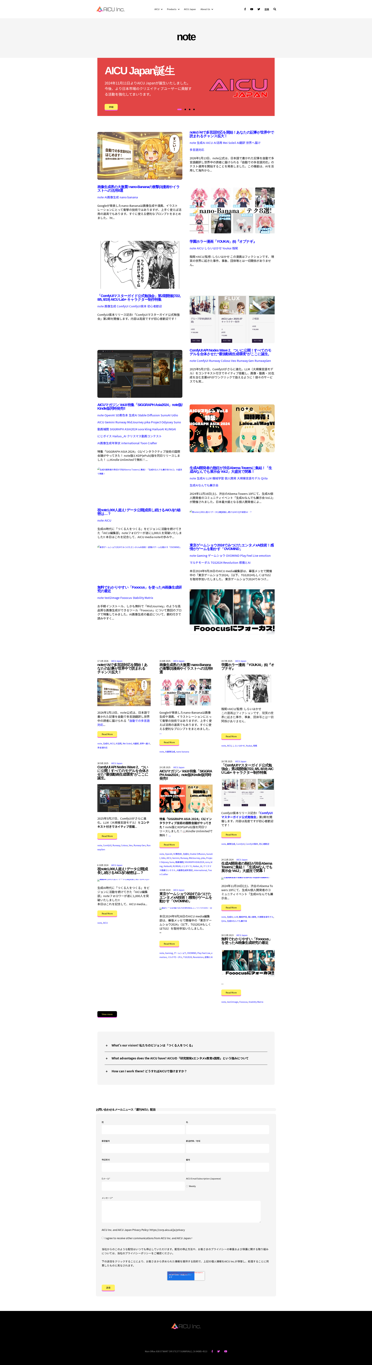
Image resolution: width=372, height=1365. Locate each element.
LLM (209, 478)
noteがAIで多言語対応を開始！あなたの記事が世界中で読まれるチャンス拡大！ (232, 134)
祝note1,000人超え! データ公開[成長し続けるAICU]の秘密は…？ (138, 512)
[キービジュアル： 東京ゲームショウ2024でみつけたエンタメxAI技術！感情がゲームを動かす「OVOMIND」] (139, 547)
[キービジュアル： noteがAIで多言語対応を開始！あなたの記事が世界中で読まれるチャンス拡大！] (139, 178)
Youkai (226, 248)
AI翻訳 (241, 143)
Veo (233, 361)
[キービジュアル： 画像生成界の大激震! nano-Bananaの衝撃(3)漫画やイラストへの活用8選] (232, 233)
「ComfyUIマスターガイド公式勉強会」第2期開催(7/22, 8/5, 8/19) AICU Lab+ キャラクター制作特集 (138, 297)
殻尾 (235, 248)
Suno (177, 422)
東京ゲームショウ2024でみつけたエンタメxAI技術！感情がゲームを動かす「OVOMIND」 (232, 547)
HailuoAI (158, 429)
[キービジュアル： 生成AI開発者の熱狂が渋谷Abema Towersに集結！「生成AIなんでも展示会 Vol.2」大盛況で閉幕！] (139, 473)
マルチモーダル (200, 563)
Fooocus (126, 598)
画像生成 (110, 306)
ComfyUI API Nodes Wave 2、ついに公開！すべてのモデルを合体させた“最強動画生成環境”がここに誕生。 (230, 352)
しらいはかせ (213, 248)
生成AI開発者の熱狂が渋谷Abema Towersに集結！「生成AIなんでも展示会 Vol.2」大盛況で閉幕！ (231, 469)
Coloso (225, 361)
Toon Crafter (148, 443)
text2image (112, 598)
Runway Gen (245, 361)
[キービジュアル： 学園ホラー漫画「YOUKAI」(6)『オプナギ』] (139, 287)
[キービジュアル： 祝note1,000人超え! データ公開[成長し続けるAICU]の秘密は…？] (221, 511)
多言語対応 (197, 150)
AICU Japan (190, 9)
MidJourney (135, 422)
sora (141, 429)
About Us (205, 9)
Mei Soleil (229, 143)
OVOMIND (232, 556)
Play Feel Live (249, 556)
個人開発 (230, 478)
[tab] (179, 109)
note (193, 143)
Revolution (230, 563)
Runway (214, 361)
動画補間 (103, 429)
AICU (157, 9)
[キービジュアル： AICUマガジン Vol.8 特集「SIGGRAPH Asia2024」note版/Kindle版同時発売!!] (232, 451)
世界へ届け (253, 143)
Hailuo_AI (119, 436)
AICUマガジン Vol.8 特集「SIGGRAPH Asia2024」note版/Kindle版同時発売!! (139, 406)
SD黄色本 (122, 415)
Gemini (110, 422)
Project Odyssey (162, 422)
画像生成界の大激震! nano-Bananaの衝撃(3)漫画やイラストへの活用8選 (138, 188)
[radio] (227, 1186)
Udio (174, 415)
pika (147, 422)
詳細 (111, 106)
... (160, 733)
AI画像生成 (111, 197)
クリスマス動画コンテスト (144, 436)
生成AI (201, 143)
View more (107, 1014)
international (130, 443)
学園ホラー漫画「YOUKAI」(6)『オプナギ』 (223, 241)
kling (148, 429)
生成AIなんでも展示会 (204, 485)
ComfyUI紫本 (138, 306)
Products (171, 9)
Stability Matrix (143, 598)
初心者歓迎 (154, 306)
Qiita (264, 478)
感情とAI (245, 563)
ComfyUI (122, 306)
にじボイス (104, 436)
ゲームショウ (216, 556)
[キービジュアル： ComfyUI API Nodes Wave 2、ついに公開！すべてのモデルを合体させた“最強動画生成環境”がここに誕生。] (139, 396)
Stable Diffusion (149, 415)
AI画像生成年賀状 (108, 443)
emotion (265, 556)
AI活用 (218, 143)
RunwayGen (263, 361)
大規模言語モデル (248, 478)
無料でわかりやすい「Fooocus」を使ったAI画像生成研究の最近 (139, 589)
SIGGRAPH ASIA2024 (123, 429)
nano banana (129, 197)
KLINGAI (170, 429)
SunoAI (166, 415)
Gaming (202, 556)
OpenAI (109, 415)
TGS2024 (216, 563)
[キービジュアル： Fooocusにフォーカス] (232, 633)
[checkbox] (227, 1186)
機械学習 (218, 478)
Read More (107, 734)
